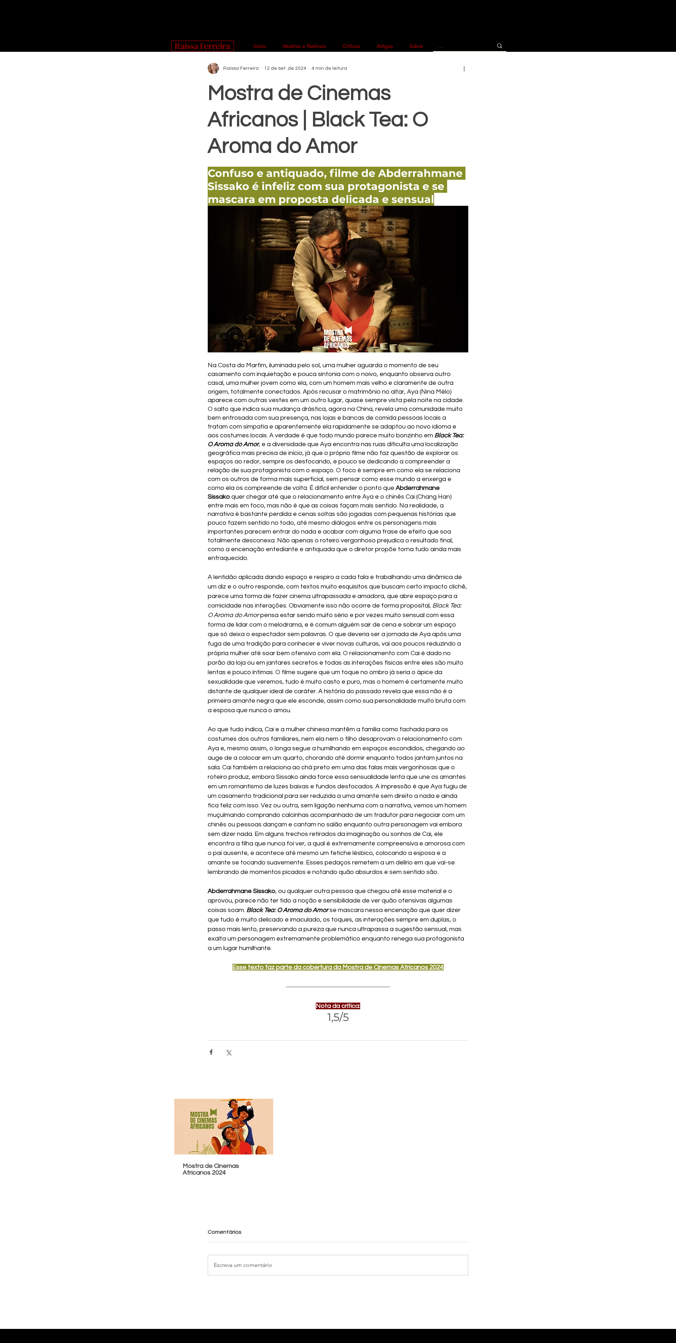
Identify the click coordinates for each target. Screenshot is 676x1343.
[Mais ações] (464, 68)
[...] (499, 45)
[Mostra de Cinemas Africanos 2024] (223, 1126)
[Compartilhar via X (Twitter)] (228, 1052)
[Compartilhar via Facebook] (211, 1052)
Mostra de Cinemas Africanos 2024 (211, 1169)
